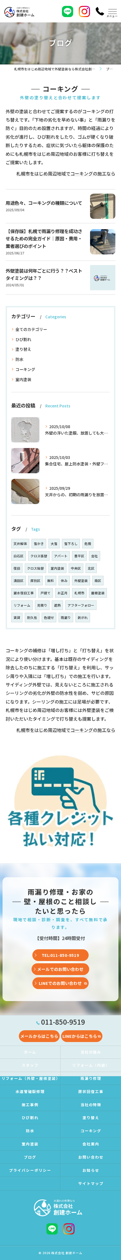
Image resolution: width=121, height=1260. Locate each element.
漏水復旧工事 (24, 593)
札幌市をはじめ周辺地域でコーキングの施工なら (65, 173)
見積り (42, 605)
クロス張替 (38, 556)
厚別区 (35, 580)
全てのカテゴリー (31, 329)
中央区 (76, 568)
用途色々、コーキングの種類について (44, 202)
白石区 (19, 556)
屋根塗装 (98, 593)
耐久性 (32, 617)
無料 (50, 580)
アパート (61, 556)
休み (64, 580)
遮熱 (57, 605)
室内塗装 (23, 379)
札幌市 (79, 593)
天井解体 (20, 543)
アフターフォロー (81, 605)
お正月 (62, 593)
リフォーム (22, 605)
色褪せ (49, 617)
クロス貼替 (35, 568)
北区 (91, 568)
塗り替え (23, 349)
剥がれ (83, 617)
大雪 (54, 543)
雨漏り (66, 617)
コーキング (25, 369)
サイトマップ (91, 1183)
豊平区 (79, 556)
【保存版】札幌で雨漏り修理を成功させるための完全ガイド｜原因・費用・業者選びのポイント (44, 238)
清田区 (19, 580)
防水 (19, 359)
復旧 (17, 568)
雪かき (39, 543)
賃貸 (17, 617)
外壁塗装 (81, 580)
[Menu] (112, 11)
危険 (87, 543)
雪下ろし (71, 543)
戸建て (46, 593)
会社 (94, 556)
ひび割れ (23, 339)
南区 (98, 580)
